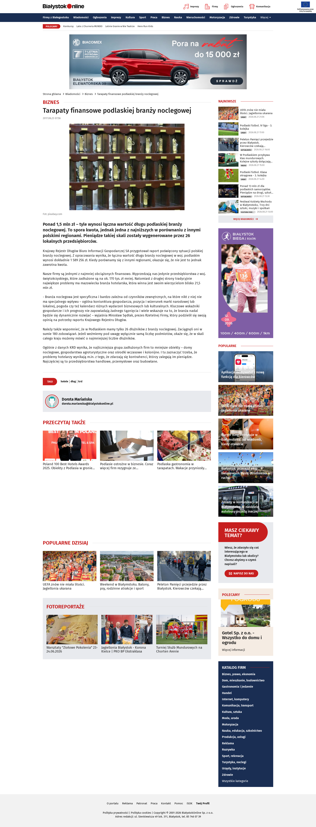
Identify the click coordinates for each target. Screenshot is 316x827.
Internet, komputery (235, 699)
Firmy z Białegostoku (56, 17)
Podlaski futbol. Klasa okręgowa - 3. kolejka (253, 173)
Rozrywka (228, 749)
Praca (154, 17)
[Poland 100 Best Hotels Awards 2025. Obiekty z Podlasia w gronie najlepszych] (69, 446)
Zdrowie (234, 17)
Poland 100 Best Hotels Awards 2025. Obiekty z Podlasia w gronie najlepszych (67, 466)
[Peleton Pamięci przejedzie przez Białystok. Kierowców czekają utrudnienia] (184, 566)
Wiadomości (81, 17)
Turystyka (250, 17)
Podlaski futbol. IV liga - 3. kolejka (256, 127)
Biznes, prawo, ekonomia (238, 674)
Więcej (264, 17)
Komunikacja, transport (237, 705)
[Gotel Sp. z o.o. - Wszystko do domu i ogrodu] (245, 613)
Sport (142, 17)
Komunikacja (263, 6)
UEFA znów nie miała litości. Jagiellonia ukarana (64, 586)
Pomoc (178, 803)
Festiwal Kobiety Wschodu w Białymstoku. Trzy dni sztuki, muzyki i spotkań (256, 205)
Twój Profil (202, 803)
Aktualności (246, 150)
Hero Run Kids (145, 26)
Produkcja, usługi (234, 737)
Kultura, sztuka (232, 712)
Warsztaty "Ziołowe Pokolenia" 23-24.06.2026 (72, 650)
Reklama (228, 743)
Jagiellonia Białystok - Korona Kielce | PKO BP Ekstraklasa (123, 650)
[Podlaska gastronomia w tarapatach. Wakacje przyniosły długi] (184, 446)
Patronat (141, 803)
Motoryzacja (217, 17)
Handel (227, 693)
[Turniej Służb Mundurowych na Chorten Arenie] (181, 629)
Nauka (178, 17)
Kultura (130, 17)
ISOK (189, 803)
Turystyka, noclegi (234, 762)
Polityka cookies (141, 812)
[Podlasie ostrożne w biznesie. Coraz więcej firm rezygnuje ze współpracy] (127, 446)
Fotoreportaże (65, 606)
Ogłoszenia (237, 6)
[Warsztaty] (72, 629)
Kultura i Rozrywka (248, 212)
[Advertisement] (126, 504)
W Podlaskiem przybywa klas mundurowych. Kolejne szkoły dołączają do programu (255, 158)
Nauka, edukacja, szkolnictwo (242, 730)
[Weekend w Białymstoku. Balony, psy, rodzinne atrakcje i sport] (127, 566)
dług (73, 381)
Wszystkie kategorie (235, 781)
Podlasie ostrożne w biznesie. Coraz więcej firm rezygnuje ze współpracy (126, 466)
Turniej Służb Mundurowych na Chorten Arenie (179, 650)
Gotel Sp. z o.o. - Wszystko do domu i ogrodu (242, 638)
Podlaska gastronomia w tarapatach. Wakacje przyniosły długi (180, 466)
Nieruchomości (195, 17)
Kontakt (166, 803)
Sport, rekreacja (233, 756)
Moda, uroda (230, 718)
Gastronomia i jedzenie (237, 686)
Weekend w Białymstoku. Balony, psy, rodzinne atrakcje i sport (124, 586)
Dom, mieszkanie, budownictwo (243, 680)
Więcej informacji (233, 650)
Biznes (166, 17)
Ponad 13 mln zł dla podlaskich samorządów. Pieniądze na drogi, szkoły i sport (256, 189)
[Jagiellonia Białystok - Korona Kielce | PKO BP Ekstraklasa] (127, 629)
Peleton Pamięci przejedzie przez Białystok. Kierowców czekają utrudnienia (182, 586)
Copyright (159, 812)
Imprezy (194, 6)
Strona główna (52, 94)
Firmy (215, 6)
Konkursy (68, 26)
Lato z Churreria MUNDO (89, 26)
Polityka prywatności (115, 812)
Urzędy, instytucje (234, 768)
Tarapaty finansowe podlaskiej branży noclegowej (127, 94)
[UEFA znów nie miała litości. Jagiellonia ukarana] (69, 566)
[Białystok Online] (63, 6)
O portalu (112, 803)
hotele (64, 381)
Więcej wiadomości (243, 219)
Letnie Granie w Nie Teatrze (120, 26)
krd (80, 381)
